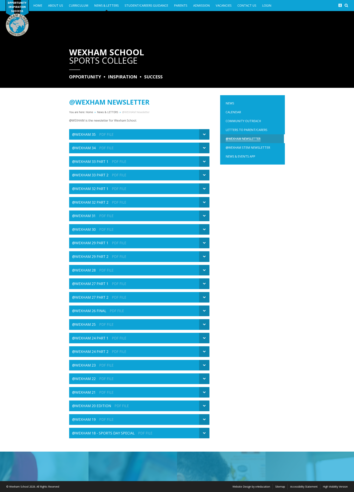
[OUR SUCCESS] (221, 466)
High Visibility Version (335, 486)
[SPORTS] (44, 466)
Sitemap (280, 486)
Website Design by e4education (251, 486)
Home (89, 112)
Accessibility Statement (304, 486)
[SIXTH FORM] (132, 466)
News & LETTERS (107, 112)
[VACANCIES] (310, 466)
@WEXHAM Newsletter (136, 112)
